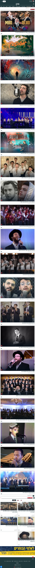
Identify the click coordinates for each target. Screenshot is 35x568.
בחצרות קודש (29, 6)
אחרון (29, 495)
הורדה (4, 1)
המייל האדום (21, 561)
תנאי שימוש (16, 561)
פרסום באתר (25, 561)
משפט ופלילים (18, 6)
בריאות (10, 6)
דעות (6, 6)
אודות (29, 561)
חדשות (33, 6)
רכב (3, 6)
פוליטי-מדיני (23, 6)
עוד (4, 561)
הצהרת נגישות (8, 561)
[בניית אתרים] (15, 565)
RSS (12, 561)
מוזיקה (13, 6)
